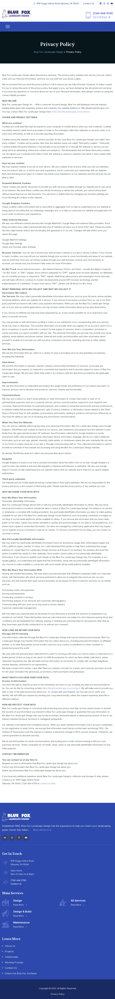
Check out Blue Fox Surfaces (21, 973)
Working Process (14, 962)
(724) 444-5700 (103, 13)
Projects (9, 951)
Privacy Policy (57, 994)
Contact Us (88, 3)
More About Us (41, 829)
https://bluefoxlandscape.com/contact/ (71, 111)
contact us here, (48, 783)
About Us (10, 946)
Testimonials (11, 957)
